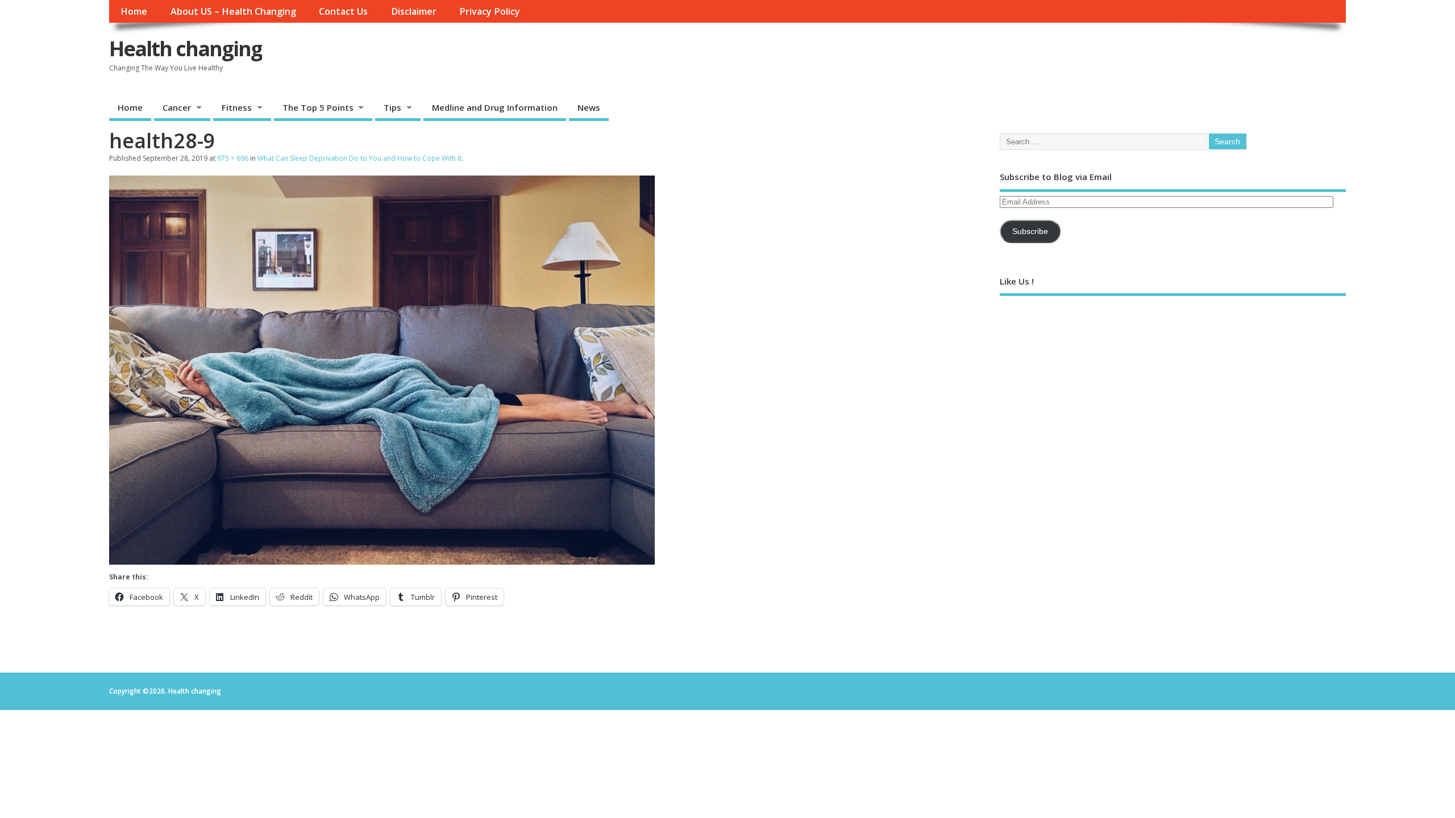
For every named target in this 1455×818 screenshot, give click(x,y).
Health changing (185, 48)
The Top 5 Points (318, 107)
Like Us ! (1017, 281)
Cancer (177, 107)
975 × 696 (232, 158)
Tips (392, 107)
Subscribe (1030, 231)
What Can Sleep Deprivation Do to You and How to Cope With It (359, 158)
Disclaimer (413, 11)
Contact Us (343, 11)
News (588, 107)
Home (133, 11)
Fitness (237, 107)
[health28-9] (382, 561)
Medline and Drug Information (495, 107)
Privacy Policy (489, 11)
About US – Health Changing (233, 11)
